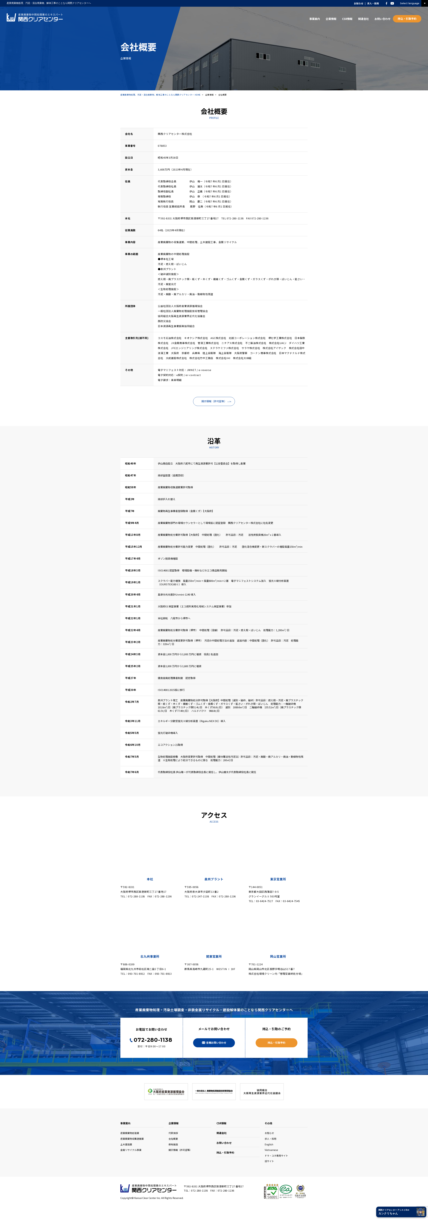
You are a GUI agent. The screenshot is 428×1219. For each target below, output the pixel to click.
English (269, 1144)
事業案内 (314, 19)
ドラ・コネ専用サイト (276, 1155)
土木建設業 (126, 1144)
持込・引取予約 (407, 19)
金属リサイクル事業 (130, 1150)
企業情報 (331, 19)
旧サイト (269, 1161)
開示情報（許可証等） (214, 401)
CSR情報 (347, 19)
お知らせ (358, 3)
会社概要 (173, 1138)
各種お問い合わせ (216, 1042)
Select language (409, 3)
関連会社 (363, 19)
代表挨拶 (173, 1133)
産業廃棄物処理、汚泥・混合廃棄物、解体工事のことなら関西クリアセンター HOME (160, 94)
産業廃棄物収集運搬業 (132, 1138)
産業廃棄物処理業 (129, 1133)
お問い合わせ (382, 19)
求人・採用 (373, 3)
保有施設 (173, 1144)
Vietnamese (271, 1150)
